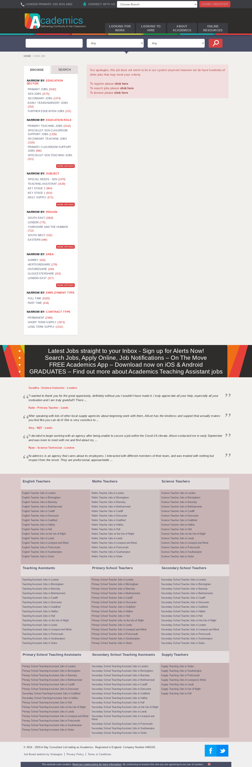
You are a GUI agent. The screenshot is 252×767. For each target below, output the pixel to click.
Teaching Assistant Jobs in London (40, 579)
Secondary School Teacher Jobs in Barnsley (184, 588)
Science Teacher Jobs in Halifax (178, 524)
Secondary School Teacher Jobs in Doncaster (185, 602)
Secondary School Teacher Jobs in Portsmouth (186, 634)
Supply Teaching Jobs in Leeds (177, 684)
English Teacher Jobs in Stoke (38, 556)
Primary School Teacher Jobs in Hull (111, 615)
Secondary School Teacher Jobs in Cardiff (183, 597)
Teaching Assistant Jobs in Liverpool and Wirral (46, 629)
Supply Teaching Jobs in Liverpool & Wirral (183, 679)
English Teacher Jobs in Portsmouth (41, 547)
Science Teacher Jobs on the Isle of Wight (183, 533)
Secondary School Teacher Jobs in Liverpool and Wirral (190, 629)
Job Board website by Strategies (43, 754)
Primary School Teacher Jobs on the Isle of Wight (118, 620)
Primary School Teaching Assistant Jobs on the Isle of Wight (54, 707)
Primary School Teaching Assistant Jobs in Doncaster (50, 688)
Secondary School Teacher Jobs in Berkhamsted (186, 593)
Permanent (40, 317)
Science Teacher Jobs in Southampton (181, 551)
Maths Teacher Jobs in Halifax (107, 524)
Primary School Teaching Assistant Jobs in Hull (47, 702)
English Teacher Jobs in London (39, 493)
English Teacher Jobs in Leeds (38, 538)
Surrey (37, 260)
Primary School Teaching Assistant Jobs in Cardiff (48, 684)
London (37, 222)
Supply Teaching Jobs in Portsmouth (180, 675)
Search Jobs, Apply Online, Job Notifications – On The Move (126, 357)
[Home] (56, 21)
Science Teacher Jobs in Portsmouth (180, 547)
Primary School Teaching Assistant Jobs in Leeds (48, 711)
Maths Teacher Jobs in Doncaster (109, 515)
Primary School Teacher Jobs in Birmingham (115, 584)
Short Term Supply (46, 322)
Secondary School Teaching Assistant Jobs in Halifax (50, 698)
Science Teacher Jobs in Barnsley (179, 502)
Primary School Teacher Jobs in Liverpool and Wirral (119, 629)
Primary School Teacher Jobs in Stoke (112, 643)
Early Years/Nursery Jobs (48, 104)
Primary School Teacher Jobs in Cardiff (112, 597)
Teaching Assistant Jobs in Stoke (39, 643)
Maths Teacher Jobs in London (108, 493)
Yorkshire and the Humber (48, 228)
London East (41, 278)
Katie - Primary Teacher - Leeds (48, 407)
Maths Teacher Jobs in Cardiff (107, 511)
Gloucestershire (44, 273)
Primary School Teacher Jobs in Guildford (113, 606)
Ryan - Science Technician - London (51, 447)
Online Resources (213, 28)
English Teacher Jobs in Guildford (39, 520)
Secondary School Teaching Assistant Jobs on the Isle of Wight (125, 707)
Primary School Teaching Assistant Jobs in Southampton (52, 725)
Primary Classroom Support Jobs (49, 149)
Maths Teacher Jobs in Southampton (111, 551)
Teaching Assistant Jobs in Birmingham (43, 584)
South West (40, 235)
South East (40, 217)
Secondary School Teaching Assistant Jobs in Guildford (51, 693)
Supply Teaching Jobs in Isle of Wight (181, 688)
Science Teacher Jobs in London (178, 493)
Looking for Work (120, 28)
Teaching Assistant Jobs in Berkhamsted (43, 593)
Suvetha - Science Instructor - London (53, 387)
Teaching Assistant (46, 183)
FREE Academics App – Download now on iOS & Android (126, 364)
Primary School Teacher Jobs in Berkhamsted (116, 593)
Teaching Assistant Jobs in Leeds (39, 624)
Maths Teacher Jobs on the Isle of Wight (113, 533)
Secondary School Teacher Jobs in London (183, 579)
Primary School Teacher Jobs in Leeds (112, 624)
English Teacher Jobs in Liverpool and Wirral (45, 542)
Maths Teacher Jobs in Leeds (107, 538)
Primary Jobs (42, 89)
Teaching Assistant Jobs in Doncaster (42, 602)
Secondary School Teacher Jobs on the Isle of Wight (188, 620)
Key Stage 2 (40, 188)
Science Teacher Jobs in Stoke (177, 556)
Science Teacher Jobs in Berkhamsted (181, 506)
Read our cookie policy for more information (97, 764)
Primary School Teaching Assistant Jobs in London (48, 666)
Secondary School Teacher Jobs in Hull (181, 615)
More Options (65, 166)
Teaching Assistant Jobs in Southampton (43, 638)
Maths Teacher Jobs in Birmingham (110, 497)
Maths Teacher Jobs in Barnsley (108, 502)
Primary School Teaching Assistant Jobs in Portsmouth (51, 720)
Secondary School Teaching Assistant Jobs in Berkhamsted (123, 679)
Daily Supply (40, 197)
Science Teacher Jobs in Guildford (179, 520)
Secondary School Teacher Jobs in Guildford (184, 606)
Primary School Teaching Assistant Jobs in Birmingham (51, 670)
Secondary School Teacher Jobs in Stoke (183, 643)
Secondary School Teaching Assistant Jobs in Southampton (123, 728)
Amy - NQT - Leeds (40, 427)
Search (64, 69)
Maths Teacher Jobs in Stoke (107, 556)
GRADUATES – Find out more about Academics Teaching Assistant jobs (126, 371)
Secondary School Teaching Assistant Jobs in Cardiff (119, 684)
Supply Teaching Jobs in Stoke (177, 666)
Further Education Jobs (49, 111)
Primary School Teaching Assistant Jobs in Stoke (48, 729)
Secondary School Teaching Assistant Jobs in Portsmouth (122, 723)
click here (121, 83)
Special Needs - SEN (47, 179)
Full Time (39, 298)
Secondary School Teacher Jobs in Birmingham (186, 584)
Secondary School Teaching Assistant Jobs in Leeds (119, 711)
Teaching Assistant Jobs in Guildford (41, 606)
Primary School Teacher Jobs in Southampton (116, 638)
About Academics (182, 28)
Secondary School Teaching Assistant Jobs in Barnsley (121, 675)
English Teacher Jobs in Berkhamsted (42, 506)
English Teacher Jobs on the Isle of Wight (44, 533)
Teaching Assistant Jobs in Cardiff (40, 597)
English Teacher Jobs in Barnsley (39, 502)
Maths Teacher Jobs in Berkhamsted (111, 506)
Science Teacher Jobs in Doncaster (179, 515)
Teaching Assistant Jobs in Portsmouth (42, 634)
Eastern (37, 239)
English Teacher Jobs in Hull (37, 529)
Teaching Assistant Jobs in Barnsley (41, 588)
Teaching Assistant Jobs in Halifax (40, 611)
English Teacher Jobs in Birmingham (41, 497)
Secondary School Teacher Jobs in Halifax (183, 611)
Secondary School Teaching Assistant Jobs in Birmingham (122, 670)
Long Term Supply (45, 326)
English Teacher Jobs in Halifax (38, 524)
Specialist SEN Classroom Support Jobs (48, 132)
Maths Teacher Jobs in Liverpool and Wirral (114, 542)
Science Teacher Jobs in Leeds (177, 538)
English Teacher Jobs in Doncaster (40, 515)
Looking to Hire (151, 28)
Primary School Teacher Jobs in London (112, 579)
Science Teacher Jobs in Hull (176, 529)
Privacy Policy (75, 754)
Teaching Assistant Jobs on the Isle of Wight (45, 620)
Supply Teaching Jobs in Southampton (181, 670)
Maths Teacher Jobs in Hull (106, 529)
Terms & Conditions (99, 754)
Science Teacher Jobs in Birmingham (180, 497)
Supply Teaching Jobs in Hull (176, 693)
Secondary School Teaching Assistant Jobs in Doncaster (121, 688)
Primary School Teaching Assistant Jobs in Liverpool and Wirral (55, 716)
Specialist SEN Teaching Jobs (50, 157)
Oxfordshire (41, 269)
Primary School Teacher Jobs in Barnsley (113, 588)
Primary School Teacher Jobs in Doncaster (114, 602)
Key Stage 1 (40, 192)
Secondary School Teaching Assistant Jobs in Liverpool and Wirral (123, 718)
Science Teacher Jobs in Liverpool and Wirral (184, 542)
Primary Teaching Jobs (49, 125)
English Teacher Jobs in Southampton (42, 551)
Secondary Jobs (44, 98)
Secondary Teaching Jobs (47, 140)
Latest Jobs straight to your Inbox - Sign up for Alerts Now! (126, 351)
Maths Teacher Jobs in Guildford (109, 520)
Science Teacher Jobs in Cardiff (178, 511)
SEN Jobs (39, 93)
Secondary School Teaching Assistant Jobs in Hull (118, 702)
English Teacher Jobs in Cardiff (38, 511)
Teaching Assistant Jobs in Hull (38, 615)
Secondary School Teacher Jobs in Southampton (186, 638)
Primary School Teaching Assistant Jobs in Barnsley (49, 675)
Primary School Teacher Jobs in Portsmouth (115, 634)
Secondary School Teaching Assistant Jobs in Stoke (119, 732)
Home (27, 56)
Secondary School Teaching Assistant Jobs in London (120, 666)
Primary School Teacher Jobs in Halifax (112, 611)
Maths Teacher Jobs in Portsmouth (110, 547)
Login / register (215, 4)
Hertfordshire (42, 264)
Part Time (38, 302)
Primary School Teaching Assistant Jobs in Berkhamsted (52, 679)
